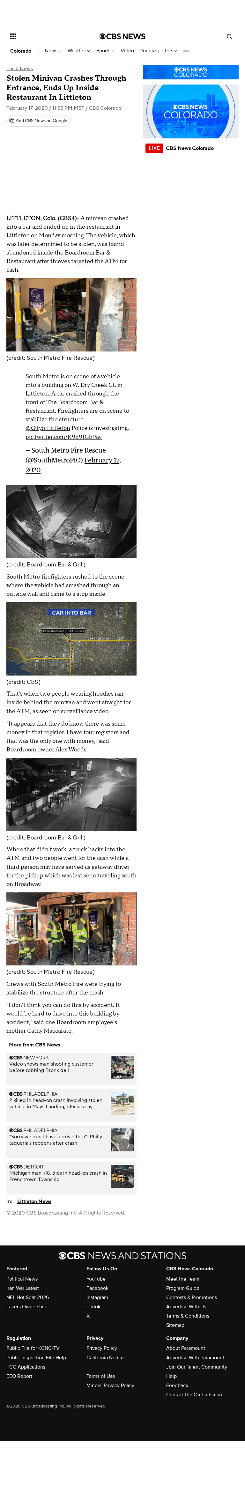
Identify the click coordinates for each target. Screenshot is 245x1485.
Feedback (177, 1385)
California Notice (105, 1357)
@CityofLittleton (48, 428)
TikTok (93, 1306)
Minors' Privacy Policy (110, 1385)
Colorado (20, 51)
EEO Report (19, 1376)
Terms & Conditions (187, 1316)
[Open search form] (229, 36)
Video (127, 51)
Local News (19, 68)
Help (171, 1376)
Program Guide (182, 1288)
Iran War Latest (22, 1288)
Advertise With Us (186, 1306)
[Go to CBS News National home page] (122, 36)
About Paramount (185, 1348)
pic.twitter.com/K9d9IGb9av (64, 437)
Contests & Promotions (191, 1297)
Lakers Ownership (26, 1306)
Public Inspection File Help (36, 1357)
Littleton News (34, 1201)
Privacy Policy (101, 1348)
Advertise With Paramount (195, 1357)
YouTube (96, 1279)
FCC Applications (25, 1367)
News (52, 51)
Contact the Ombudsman (194, 1394)
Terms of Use (100, 1376)
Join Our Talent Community (196, 1367)
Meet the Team (182, 1279)
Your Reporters (157, 51)
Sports (104, 51)
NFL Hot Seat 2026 (27, 1297)
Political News (22, 1279)
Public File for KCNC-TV (33, 1348)
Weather (77, 51)
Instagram (97, 1297)
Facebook (97, 1288)
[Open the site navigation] (47, 36)
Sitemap (175, 1325)
